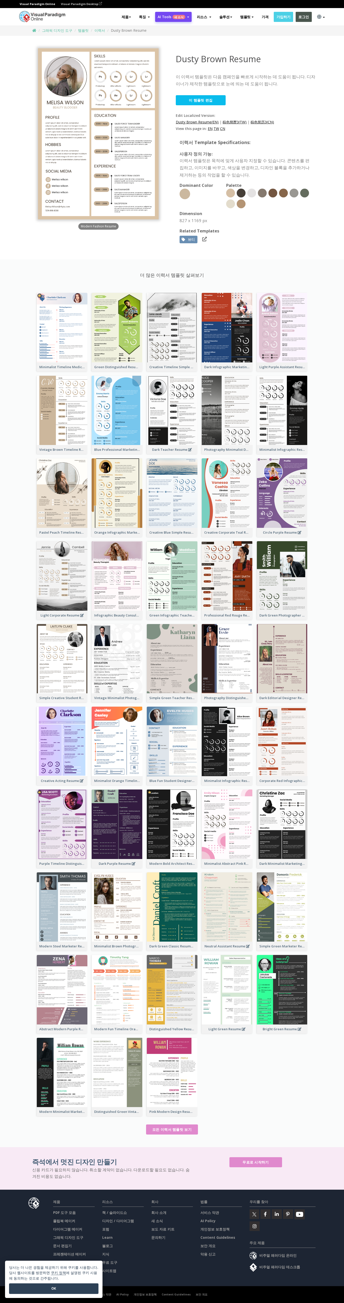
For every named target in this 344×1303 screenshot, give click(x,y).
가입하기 (283, 16)
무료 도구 (109, 1262)
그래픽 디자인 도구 (57, 30)
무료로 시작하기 (256, 1162)
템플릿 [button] (245, 16)
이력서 (99, 30)
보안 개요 (208, 1245)
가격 (265, 16)
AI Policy (208, 1220)
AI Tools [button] (170, 16)
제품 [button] (125, 16)
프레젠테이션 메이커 (69, 1254)
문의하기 (158, 1237)
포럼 (105, 1229)
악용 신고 (208, 1254)
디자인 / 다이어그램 (118, 1220)
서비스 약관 (209, 1212)
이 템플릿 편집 (201, 100)
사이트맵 (109, 1270)
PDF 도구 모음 (64, 1212)
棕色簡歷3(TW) (235, 122)
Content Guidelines (217, 1237)
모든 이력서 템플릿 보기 (172, 1129)
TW (216, 128)
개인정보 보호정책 (215, 1229)
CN (222, 128)
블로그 (107, 1245)
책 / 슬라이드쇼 (114, 1212)
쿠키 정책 (58, 1273)
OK (53, 1288)
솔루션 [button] (224, 16)
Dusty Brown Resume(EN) (197, 122)
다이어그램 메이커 (67, 1229)
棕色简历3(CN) (262, 122)
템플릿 (83, 30)
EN (210, 128)
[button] (144, 17)
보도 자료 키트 (163, 1229)
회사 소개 (158, 1212)
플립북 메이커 (64, 1220)
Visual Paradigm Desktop (80, 4)
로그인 (303, 16)
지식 (105, 1254)
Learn (107, 1237)
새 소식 (157, 1220)
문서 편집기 (62, 1245)
